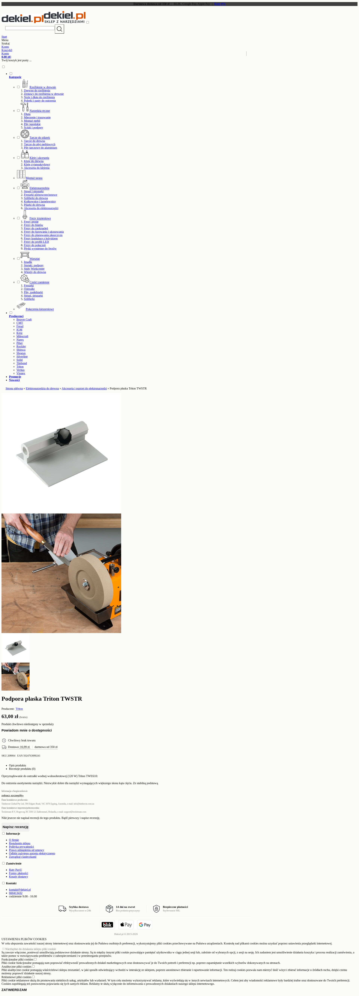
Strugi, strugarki (33, 295)
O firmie (14, 840)
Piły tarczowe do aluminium (40, 147)
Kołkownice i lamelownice (40, 201)
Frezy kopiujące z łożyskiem (41, 238)
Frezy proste (31, 221)
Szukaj (59, 29)
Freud (19, 326)
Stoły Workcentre (34, 268)
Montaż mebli (32, 120)
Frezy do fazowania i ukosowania (44, 231)
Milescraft (22, 336)
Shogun (21, 353)
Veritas (20, 370)
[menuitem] (130, 191)
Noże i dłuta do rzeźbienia (39, 97)
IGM (19, 329)
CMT (19, 322)
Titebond (21, 363)
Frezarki (29, 285)
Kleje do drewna (34, 161)
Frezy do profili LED (36, 241)
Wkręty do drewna (35, 272)
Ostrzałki (29, 288)
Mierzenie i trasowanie (37, 117)
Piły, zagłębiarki (33, 292)
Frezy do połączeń (35, 245)
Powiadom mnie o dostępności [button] (26, 730)
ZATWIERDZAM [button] (14, 990)
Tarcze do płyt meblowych (39, 144)
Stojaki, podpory (34, 265)
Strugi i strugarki (34, 191)
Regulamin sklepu (19, 843)
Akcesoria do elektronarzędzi (41, 208)
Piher (19, 343)
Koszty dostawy (18, 876)
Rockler (21, 346)
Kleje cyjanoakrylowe (37, 164)
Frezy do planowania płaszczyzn (43, 235)
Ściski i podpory (33, 127)
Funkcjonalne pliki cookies (17, 959)
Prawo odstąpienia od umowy (26, 850)
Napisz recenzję (15, 827)
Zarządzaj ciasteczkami (22, 856)
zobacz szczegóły (12, 795)
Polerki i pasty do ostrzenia (40, 100)
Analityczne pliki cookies (16, 966)
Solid (19, 359)
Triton (20, 366)
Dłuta (27, 114)
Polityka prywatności (21, 846)
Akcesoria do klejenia (37, 167)
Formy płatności (18, 873)
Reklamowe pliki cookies (16, 977)
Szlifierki (29, 299)
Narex (20, 339)
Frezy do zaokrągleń (36, 228)
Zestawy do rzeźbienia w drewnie (44, 93)
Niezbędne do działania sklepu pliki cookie (30, 949)
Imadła (28, 262)
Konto (5, 46)
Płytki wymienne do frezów (40, 248)
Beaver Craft (24, 319)
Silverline (22, 356)
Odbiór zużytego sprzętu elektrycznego (32, 853)
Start (4, 36)
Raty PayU (15, 869)
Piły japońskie (32, 124)
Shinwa (20, 349)
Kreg (19, 333)
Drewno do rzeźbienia (37, 90)
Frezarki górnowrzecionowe (40, 194)
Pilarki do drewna (34, 204)
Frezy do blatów (33, 225)
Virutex (20, 373)
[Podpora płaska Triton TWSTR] (61, 511)
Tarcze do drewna (34, 141)
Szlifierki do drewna (36, 198)
